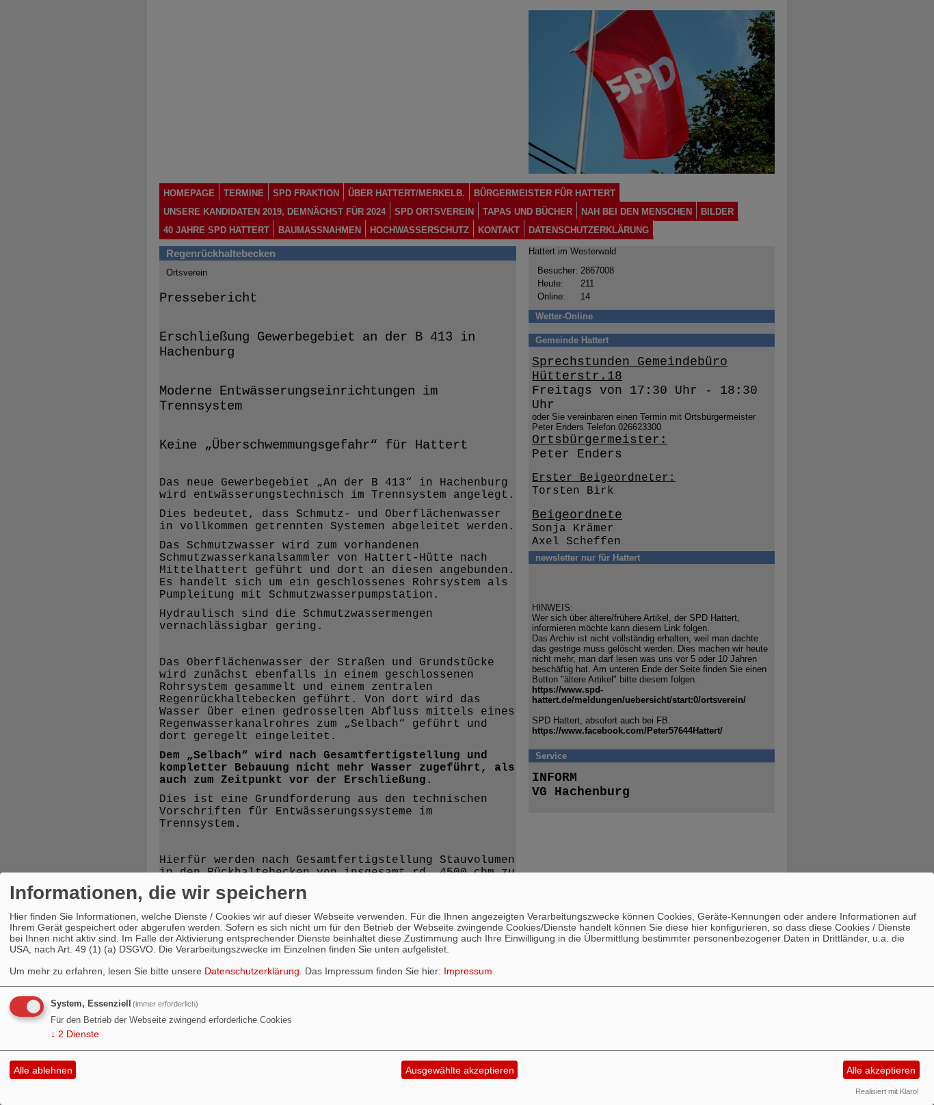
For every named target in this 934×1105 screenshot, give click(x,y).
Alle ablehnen (43, 1070)
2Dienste (75, 1033)
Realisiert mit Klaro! (887, 1091)
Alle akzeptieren (881, 1070)
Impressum (468, 971)
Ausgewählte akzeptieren (459, 1070)
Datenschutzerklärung (251, 971)
